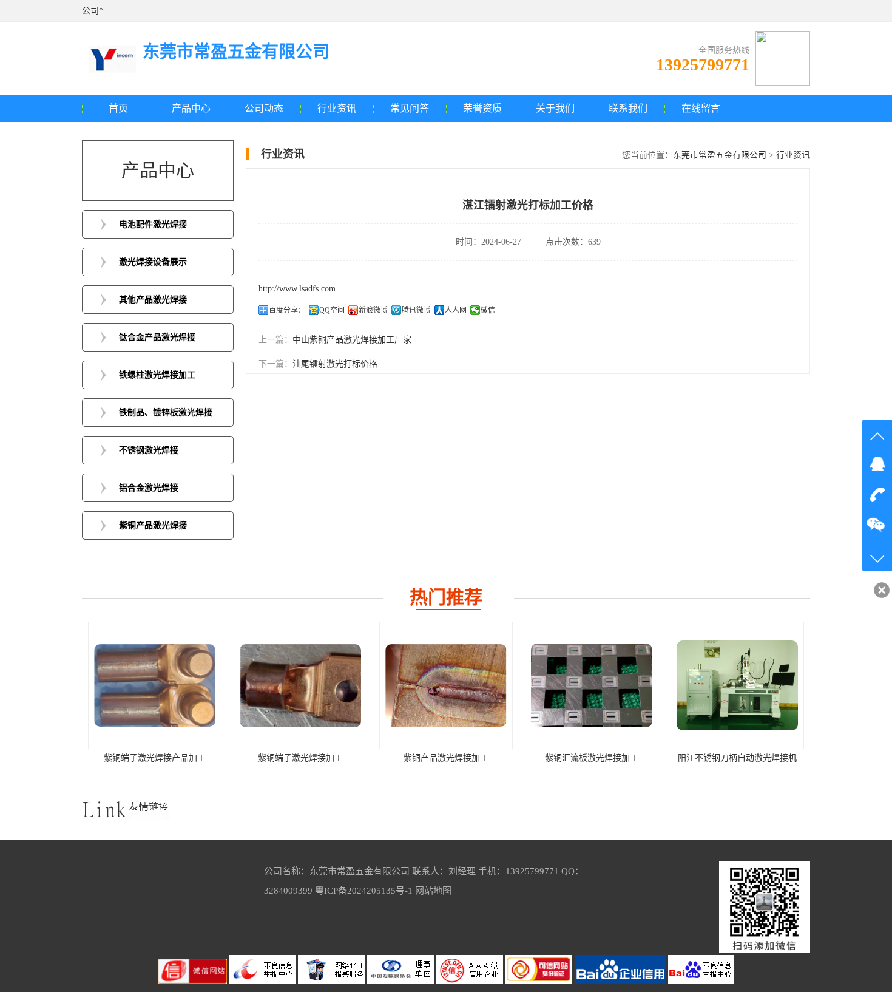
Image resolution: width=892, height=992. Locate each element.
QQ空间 (332, 310)
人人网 (456, 310)
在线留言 (700, 108)
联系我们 (628, 108)
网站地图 (433, 890)
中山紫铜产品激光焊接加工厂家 (351, 339)
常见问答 (409, 108)
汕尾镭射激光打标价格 (334, 364)
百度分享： (287, 310)
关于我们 (555, 108)
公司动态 (264, 108)
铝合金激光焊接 (148, 487)
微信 (488, 310)
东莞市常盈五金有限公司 (719, 155)
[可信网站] (540, 980)
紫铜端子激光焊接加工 (164, 758)
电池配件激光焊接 (153, 224)
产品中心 (191, 108)
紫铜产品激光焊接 (153, 525)
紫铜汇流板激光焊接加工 (455, 758)
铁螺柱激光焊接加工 (157, 374)
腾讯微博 (416, 310)
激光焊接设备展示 (153, 262)
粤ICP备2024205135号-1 (364, 890)
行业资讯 (336, 108)
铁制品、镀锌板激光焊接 (165, 412)
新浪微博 (373, 310)
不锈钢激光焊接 (148, 450)
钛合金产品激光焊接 (157, 337)
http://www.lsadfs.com (297, 288)
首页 (118, 108)
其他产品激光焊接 (153, 299)
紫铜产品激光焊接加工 (310, 758)
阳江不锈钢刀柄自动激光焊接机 (601, 758)
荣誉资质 (482, 108)
